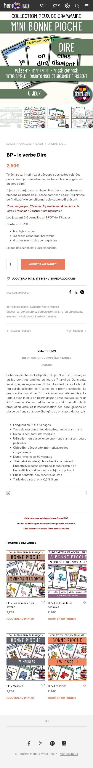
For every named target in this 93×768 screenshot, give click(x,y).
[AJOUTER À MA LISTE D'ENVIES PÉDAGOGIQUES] (43, 602)
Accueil (10, 143)
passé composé (27, 316)
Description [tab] (46, 350)
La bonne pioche (57, 143)
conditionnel (29, 311)
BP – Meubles (14, 686)
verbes (52, 316)
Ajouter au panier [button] (20, 618)
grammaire (75, 311)
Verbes (54, 307)
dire (57, 311)
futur (64, 311)
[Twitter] (77, 293)
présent (41, 316)
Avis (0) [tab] (47, 365)
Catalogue (25, 143)
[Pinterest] (83, 293)
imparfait (12, 316)
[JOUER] (39, 143)
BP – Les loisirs (57, 686)
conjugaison (45, 311)
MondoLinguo (69, 754)
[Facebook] (71, 293)
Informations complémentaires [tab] (46, 357)
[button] (43, 5)
